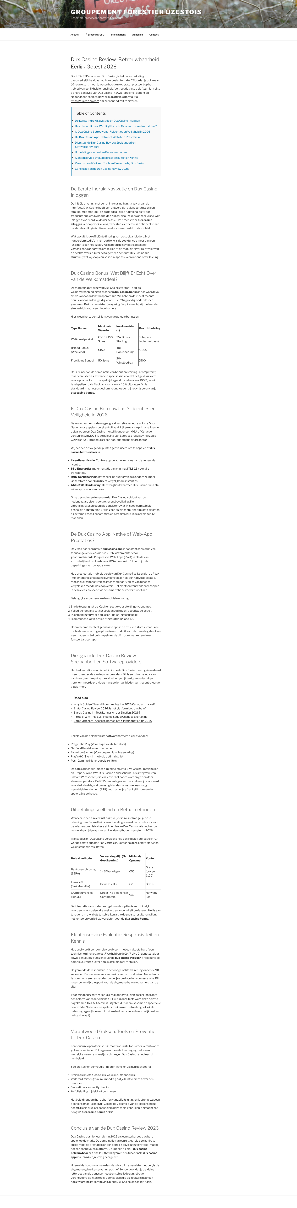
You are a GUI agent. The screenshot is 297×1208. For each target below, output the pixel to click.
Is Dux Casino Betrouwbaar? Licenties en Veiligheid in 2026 (112, 131)
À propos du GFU (95, 34)
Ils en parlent (118, 34)
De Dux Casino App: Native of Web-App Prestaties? (107, 137)
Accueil (74, 34)
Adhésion (137, 34)
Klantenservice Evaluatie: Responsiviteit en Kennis (106, 157)
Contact (154, 34)
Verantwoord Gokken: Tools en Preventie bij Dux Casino (110, 163)
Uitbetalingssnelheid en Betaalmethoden (101, 152)
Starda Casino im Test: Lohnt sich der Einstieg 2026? (107, 712)
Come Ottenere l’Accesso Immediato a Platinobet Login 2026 (113, 720)
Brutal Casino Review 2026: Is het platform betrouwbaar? (110, 708)
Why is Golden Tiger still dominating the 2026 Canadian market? (114, 704)
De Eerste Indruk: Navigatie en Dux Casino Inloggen (107, 120)
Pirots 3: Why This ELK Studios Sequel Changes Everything (110, 716)
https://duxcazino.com (85, 101)
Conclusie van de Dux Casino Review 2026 (102, 168)
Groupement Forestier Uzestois (136, 12)
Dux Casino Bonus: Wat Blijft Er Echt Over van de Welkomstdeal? (116, 126)
